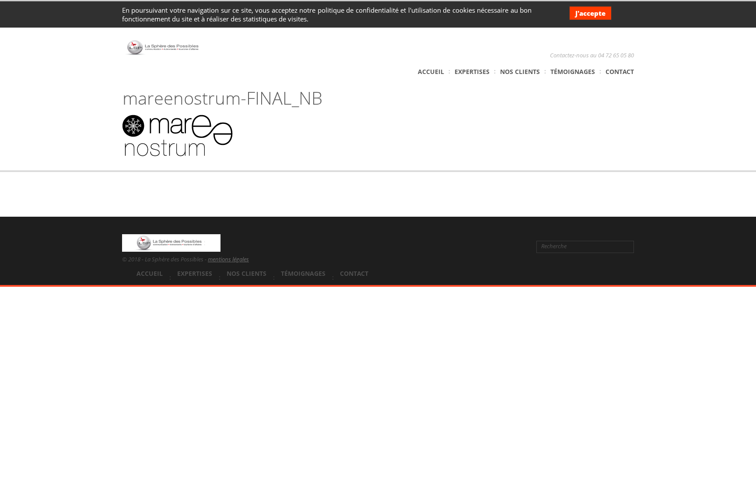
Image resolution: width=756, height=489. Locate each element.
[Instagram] (521, 246)
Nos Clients (520, 71)
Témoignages (572, 71)
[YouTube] (507, 246)
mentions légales (228, 259)
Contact (620, 71)
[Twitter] (479, 246)
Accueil (431, 71)
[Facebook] (465, 246)
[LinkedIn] (493, 246)
